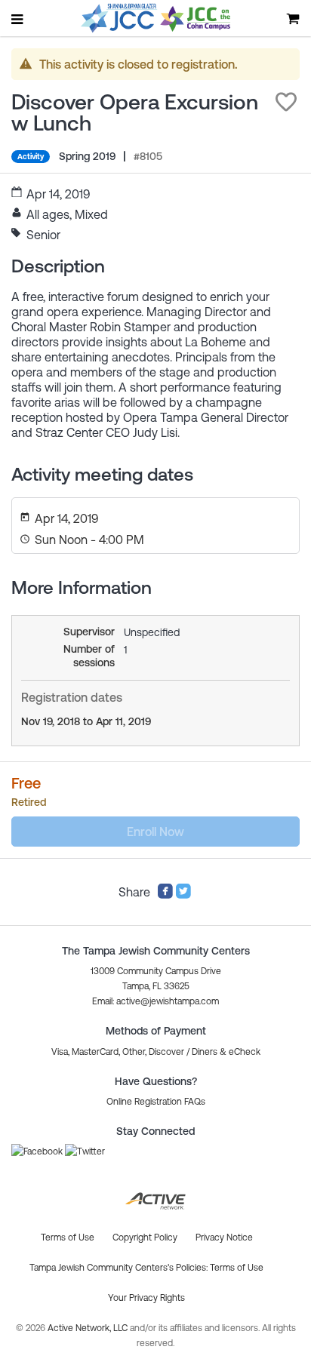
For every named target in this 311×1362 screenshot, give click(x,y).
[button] (286, 101)
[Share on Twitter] (183, 895)
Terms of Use (236, 1267)
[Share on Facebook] (165, 895)
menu (18, 19)
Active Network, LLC (89, 1328)
